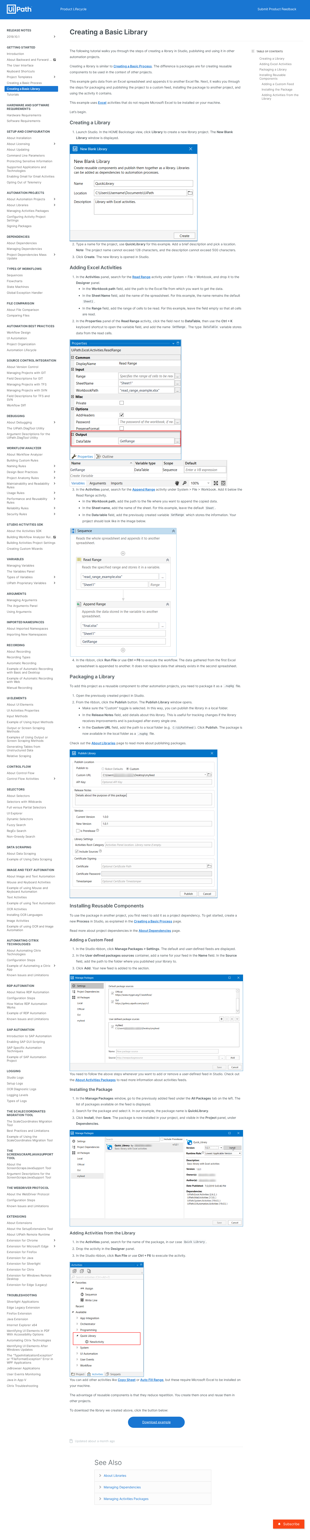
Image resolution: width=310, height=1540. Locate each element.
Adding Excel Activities (275, 64)
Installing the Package (277, 89)
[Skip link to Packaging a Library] (67, 676)
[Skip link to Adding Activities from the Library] (67, 1232)
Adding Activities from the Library (280, 96)
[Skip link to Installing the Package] (67, 1089)
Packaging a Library (273, 69)
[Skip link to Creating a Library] (67, 122)
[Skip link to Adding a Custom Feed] (67, 940)
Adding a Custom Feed (278, 84)
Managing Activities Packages (126, 1499)
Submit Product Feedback (277, 9)
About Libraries (115, 1475)
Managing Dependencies (122, 1487)
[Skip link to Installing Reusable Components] (67, 906)
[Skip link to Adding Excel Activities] (67, 267)
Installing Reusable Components (272, 76)
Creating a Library (271, 58)
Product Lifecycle (73, 9)
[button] (133, 192)
